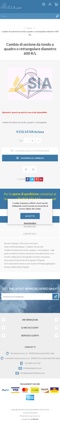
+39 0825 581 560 (32, 363)
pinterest (36, 179)
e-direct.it (34, 419)
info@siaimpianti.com (32, 368)
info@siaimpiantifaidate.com (32, 373)
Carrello (56, 4)
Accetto (30, 216)
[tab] (29, 226)
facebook (28, 179)
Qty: (21, 140)
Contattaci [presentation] (29, 234)
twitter (32, 179)
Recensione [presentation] (30, 226)
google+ (41, 179)
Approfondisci (30, 223)
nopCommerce (34, 416)
